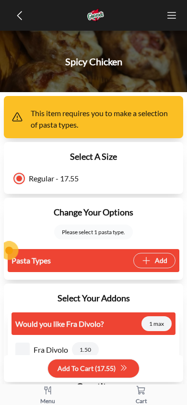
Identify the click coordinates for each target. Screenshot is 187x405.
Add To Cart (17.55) (87, 368)
